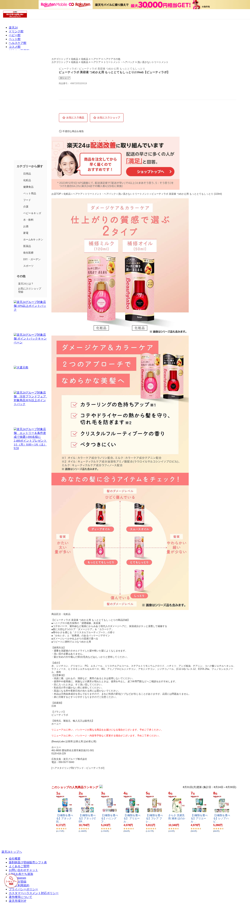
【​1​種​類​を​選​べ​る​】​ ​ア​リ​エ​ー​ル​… (132, 818)
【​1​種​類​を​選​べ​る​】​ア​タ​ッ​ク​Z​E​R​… (87, 818)
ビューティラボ (59, 715)
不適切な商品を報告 (73, 131)
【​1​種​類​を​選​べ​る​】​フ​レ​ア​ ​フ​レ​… (154, 818)
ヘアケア (96, 59)
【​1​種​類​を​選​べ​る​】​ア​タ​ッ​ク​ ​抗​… (64, 818)
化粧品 (74, 59)
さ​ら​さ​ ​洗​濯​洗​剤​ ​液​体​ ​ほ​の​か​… (176, 818)
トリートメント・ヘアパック (119, 62)
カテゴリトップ (59, 59)
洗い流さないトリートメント (152, 62)
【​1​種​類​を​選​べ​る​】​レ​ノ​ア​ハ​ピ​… (221, 818)
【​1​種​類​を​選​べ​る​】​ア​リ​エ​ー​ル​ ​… (199, 818)
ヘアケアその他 (112, 59)
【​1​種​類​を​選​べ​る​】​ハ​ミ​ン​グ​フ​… (109, 818)
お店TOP (56, 193)
